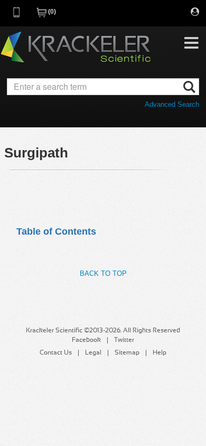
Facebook (86, 340)
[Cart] (42, 15)
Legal (93, 353)
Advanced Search (172, 104)
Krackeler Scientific (75, 47)
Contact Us (56, 353)
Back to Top (103, 273)
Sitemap (127, 353)
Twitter (124, 340)
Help (159, 353)
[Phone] (17, 15)
